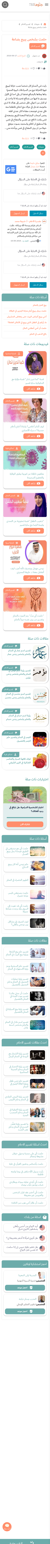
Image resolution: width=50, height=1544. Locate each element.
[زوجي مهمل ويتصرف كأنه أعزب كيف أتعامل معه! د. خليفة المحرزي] (25, 552)
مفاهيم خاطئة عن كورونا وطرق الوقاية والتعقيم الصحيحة (27, 476)
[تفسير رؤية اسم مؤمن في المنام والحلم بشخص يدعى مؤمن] (40, 674)
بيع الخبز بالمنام (40, 305)
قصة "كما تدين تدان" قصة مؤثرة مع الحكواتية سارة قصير (28, 381)
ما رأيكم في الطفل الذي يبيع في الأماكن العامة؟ (27, 322)
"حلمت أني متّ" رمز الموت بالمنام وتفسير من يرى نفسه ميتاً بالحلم (28, 618)
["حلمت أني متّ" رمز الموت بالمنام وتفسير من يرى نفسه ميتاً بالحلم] (25, 600)
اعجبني (33, 241)
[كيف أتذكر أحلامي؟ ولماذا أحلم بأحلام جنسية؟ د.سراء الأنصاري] (25, 410)
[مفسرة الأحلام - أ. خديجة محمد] (44, 221)
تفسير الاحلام (25, 24)
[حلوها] (46, 5)
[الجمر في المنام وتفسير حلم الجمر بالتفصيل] (40, 739)
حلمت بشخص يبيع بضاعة (37, 27)
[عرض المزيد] (42, 153)
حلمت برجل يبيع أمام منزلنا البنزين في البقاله (28, 311)
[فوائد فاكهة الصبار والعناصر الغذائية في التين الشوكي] (40, 761)
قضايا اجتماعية (11, 353)
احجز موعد (22, 1288)
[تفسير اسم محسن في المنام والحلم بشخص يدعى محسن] (40, 696)
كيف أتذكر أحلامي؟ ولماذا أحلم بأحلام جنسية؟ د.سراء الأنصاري (27, 428)
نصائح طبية (10, 448)
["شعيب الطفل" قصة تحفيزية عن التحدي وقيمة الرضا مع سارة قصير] (25, 505)
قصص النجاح (10, 495)
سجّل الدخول (38, 213)
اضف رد (25, 241)
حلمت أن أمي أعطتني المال (35, 328)
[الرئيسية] (45, 24)
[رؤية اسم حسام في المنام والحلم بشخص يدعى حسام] (40, 717)
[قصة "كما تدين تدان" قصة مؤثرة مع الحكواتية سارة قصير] (25, 363)
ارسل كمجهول (19, 213)
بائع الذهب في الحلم (38, 334)
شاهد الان (31, 389)
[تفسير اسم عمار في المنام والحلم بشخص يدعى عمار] (40, 652)
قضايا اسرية (10, 542)
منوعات (36, 24)
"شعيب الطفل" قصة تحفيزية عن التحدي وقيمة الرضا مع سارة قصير (25, 523)
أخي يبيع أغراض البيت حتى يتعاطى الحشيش (27, 317)
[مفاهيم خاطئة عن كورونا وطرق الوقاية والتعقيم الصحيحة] (25, 458)
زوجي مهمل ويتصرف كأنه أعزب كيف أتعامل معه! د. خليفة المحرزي (27, 570)
